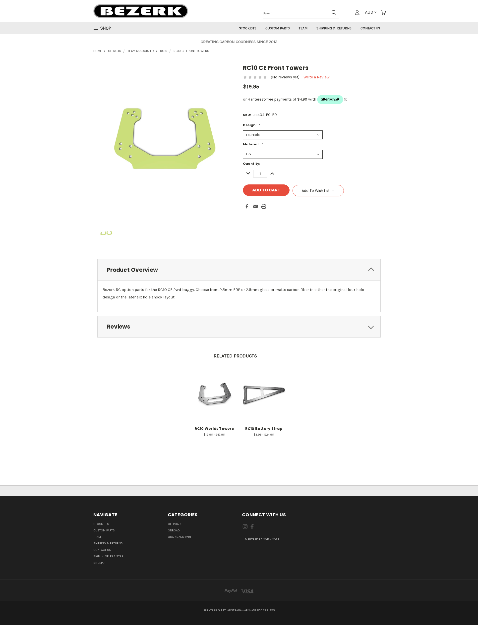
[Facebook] (246, 206)
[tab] (239, 270)
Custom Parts (277, 28)
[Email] (255, 206)
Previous (464, 609)
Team (303, 28)
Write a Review (316, 77)
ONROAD (174, 530)
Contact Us (370, 28)
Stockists (247, 28)
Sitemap (99, 563)
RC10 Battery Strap (263, 428)
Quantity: (251, 163)
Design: (251, 125)
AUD (369, 12)
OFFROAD (174, 524)
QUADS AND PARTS (180, 537)
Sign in (98, 556)
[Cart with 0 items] (383, 12)
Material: (253, 144)
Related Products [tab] (235, 356)
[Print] (263, 206)
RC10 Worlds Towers (214, 428)
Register (116, 556)
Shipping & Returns (334, 28)
